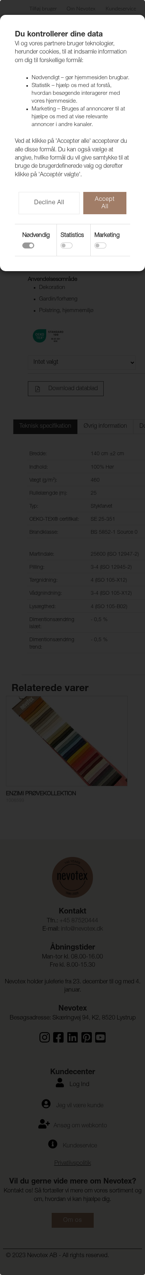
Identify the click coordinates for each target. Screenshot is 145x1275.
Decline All (49, 203)
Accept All (105, 203)
